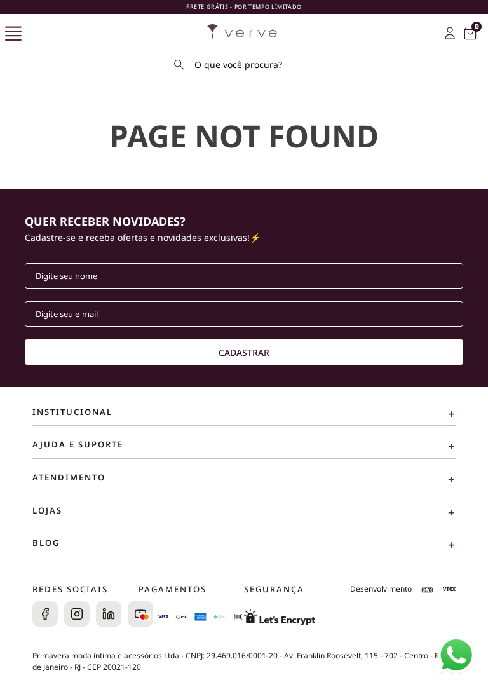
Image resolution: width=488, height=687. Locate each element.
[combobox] (244, 65)
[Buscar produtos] (179, 65)
